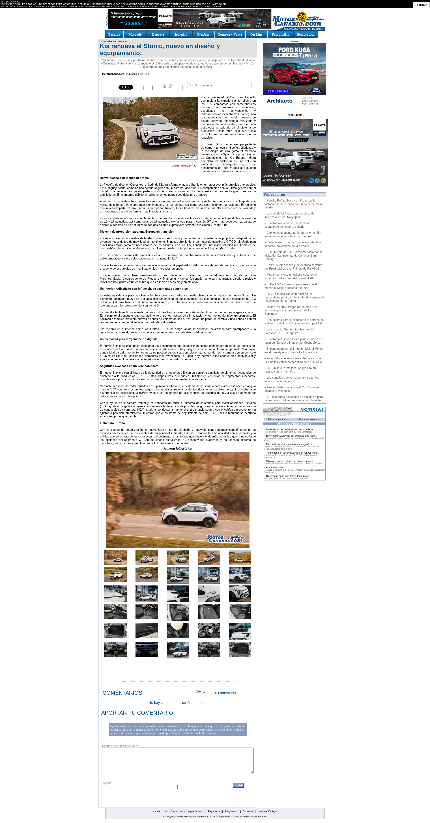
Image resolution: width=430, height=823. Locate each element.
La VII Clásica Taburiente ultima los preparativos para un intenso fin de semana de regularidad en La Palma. (294, 297)
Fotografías (280, 34)
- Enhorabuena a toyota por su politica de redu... (294, 438)
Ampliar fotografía (182, 166)
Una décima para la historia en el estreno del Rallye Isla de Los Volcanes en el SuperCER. (294, 321)
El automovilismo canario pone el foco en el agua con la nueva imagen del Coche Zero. (293, 340)
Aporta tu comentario (218, 693)
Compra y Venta (230, 34)
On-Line (256, 34)
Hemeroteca (306, 34)
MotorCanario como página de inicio (184, 811)
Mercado (135, 34)
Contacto (248, 811)
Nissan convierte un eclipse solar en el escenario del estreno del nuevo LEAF (290, 276)
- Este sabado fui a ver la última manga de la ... (292, 446)
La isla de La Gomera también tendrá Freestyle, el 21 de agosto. (289, 331)
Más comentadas (277, 419)
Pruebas (203, 34)
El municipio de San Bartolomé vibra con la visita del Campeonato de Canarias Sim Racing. (293, 255)
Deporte (158, 34)
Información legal (268, 811)
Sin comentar (203, 85)
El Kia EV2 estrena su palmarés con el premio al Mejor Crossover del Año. (290, 286)
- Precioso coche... (294, 469)
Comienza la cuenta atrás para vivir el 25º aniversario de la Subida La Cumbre (292, 234)
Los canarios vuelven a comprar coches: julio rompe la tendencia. (291, 379)
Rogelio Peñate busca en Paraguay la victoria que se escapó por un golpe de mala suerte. (293, 204)
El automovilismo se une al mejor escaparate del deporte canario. (287, 224)
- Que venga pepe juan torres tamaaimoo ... (288, 477)
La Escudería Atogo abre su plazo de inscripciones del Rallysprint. (289, 215)
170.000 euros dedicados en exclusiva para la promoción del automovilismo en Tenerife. (293, 398)
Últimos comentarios (308, 419)
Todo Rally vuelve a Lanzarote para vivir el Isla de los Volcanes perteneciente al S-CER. (293, 360)
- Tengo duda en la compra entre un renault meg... (291, 455)
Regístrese (214, 811)
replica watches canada (16, 10)
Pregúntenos (232, 811)
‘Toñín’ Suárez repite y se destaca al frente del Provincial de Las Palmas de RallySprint (293, 266)
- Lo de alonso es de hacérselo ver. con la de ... (290, 430)
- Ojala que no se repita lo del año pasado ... (294, 462)
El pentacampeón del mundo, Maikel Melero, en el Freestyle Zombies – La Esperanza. (294, 350)
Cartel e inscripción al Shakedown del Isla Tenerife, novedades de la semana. (292, 244)
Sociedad (180, 34)
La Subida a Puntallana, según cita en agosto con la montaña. (290, 369)
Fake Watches (115, 40)
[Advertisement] (177, 667)
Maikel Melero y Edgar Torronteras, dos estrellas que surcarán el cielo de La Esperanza (291, 310)
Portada (114, 34)
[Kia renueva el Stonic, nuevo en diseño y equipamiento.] (150, 159)
